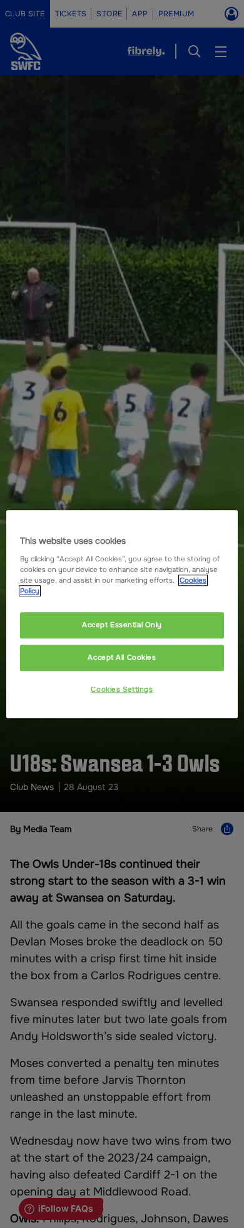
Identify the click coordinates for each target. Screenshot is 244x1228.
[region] (122, 614)
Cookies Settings (122, 689)
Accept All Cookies (122, 657)
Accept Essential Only (122, 624)
